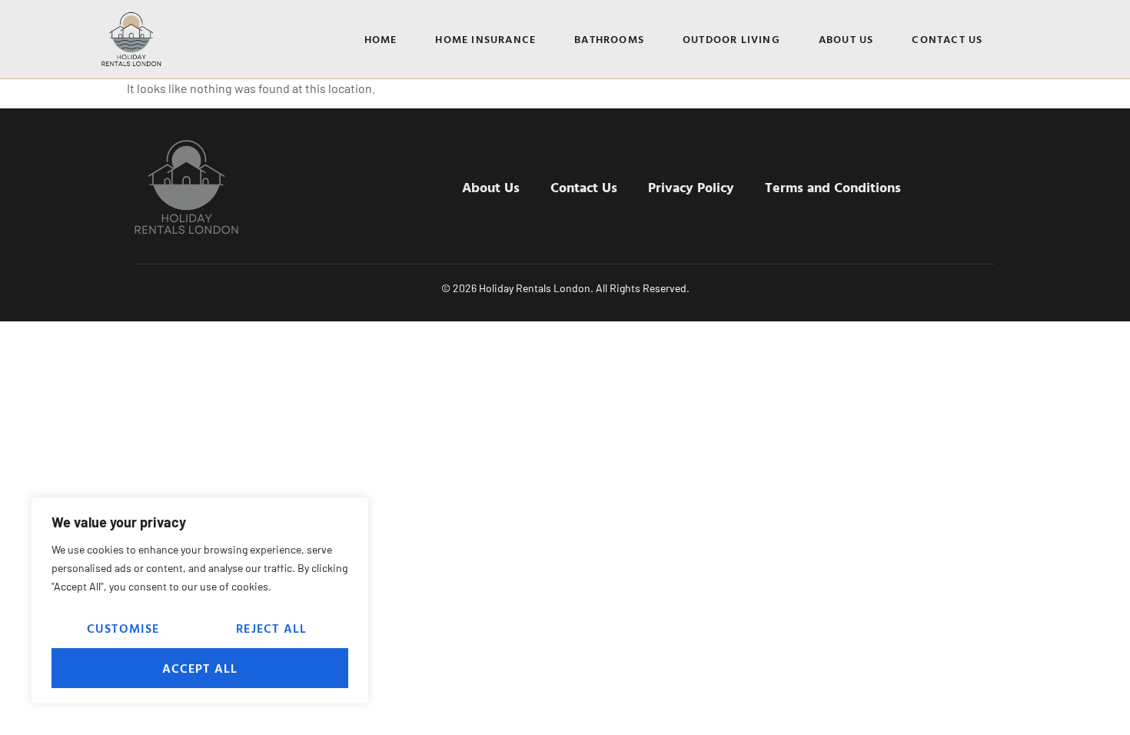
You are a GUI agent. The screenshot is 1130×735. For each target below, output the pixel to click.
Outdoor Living (731, 39)
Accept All (200, 668)
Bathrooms (609, 39)
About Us (846, 39)
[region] (200, 600)
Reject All (271, 628)
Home (380, 39)
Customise (123, 628)
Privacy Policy (691, 187)
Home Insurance (485, 39)
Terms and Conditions (833, 187)
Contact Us (947, 39)
